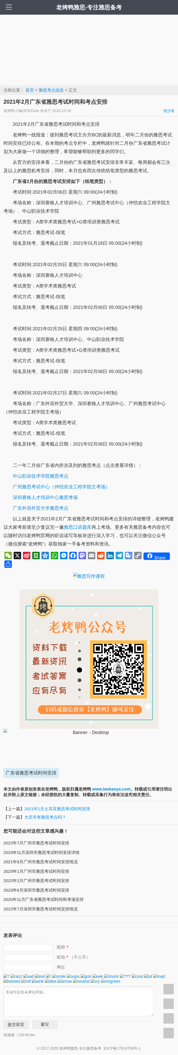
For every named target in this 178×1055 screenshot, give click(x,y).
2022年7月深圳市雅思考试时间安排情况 (40, 909)
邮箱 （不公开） (73, 957)
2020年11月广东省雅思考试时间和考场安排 (43, 899)
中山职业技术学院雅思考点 (40, 476)
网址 (61, 967)
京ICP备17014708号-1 (121, 1048)
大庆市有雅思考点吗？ (45, 817)
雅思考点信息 (51, 90)
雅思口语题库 (78, 527)
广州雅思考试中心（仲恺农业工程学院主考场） (61, 486)
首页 (29, 90)
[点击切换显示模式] (168, 989)
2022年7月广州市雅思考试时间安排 (36, 843)
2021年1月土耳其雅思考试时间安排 (57, 809)
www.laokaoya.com (111, 789)
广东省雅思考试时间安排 (31, 772)
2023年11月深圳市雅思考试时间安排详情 (41, 852)
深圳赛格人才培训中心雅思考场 (45, 497)
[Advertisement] (89, 49)
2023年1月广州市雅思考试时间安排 (36, 871)
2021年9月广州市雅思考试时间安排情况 (40, 862)
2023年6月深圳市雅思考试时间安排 (36, 890)
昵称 (62, 947)
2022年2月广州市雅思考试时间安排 (36, 880)
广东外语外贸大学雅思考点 (40, 508)
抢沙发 (169, 111)
